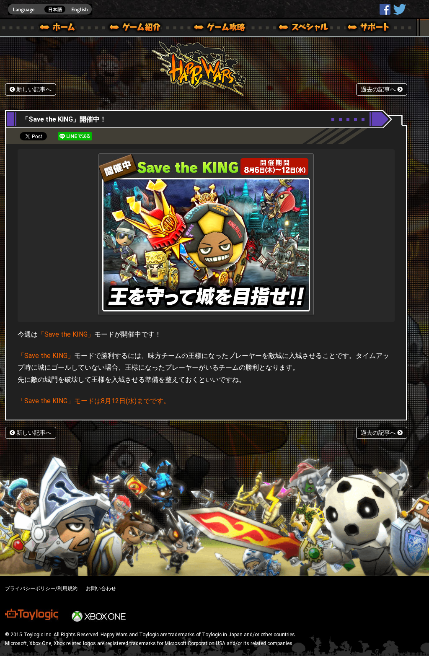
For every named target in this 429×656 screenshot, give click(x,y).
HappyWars (385, 9)
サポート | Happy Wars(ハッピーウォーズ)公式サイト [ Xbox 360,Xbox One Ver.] (369, 28)
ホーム (60, 28)
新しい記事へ (33, 89)
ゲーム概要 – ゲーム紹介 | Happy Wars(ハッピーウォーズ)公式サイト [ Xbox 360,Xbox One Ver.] (137, 28)
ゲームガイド (214, 28)
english (50, 9)
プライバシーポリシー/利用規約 (41, 588)
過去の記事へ (379, 89)
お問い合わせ (101, 588)
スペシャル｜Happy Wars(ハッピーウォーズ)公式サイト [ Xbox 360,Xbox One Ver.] (292, 28)
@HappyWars (399, 9)
